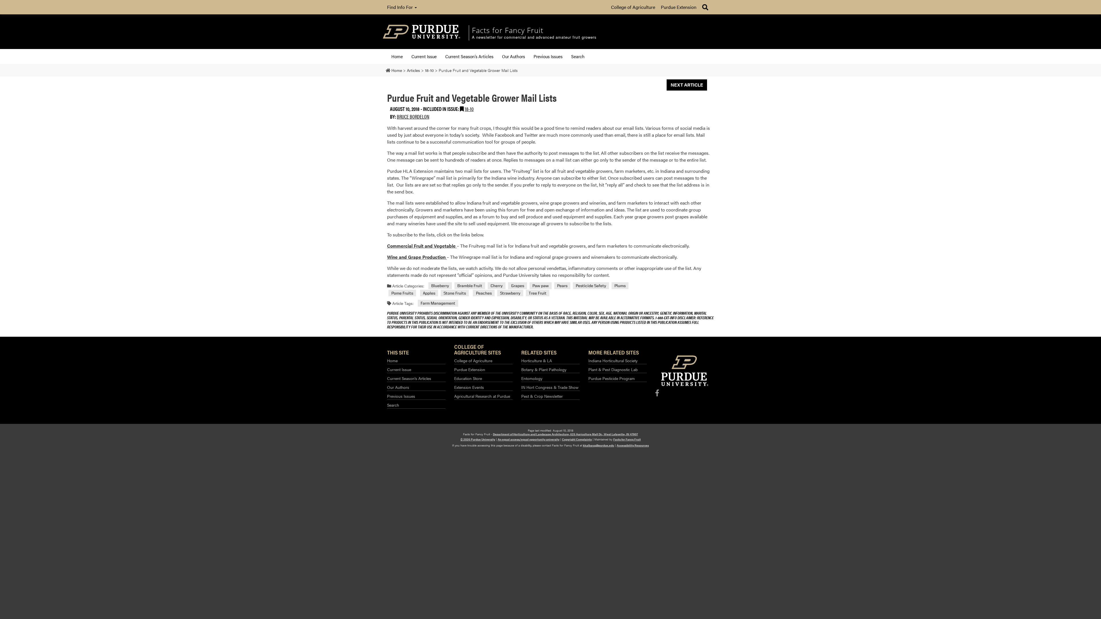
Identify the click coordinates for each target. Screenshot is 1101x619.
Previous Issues (548, 56)
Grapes (517, 286)
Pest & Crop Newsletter (542, 396)
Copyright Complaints (577, 439)
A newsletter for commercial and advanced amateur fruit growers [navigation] (534, 37)
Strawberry (510, 293)
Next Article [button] (687, 84)
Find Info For (400, 7)
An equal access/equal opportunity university (528, 439)
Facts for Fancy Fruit (627, 439)
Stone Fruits (455, 293)
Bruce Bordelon (413, 116)
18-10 (469, 108)
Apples (429, 293)
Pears (562, 286)
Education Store (468, 378)
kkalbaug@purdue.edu (598, 445)
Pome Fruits (402, 293)
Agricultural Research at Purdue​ (482, 396)
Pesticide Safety (591, 286)
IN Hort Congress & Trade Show (550, 387)
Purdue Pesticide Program (611, 378)
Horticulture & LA (536, 360)
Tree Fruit (537, 293)
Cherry (497, 286)
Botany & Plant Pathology (544, 369)
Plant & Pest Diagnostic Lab (613, 369)
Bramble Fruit (469, 286)
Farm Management (438, 303)
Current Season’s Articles (469, 56)
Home (397, 56)
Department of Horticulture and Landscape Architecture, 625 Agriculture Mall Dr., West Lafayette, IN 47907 (565, 434)
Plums (620, 286)
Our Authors (513, 56)
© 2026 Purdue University (477, 439)
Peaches (484, 293)
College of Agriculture (633, 7)
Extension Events (469, 387)
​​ (422, 245)
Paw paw (540, 286)
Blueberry (440, 286)
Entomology (531, 378)
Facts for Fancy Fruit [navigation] (507, 30)
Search (578, 56)
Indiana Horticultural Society (613, 360)
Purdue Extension (678, 7)
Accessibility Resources (633, 445)
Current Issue (424, 56)
